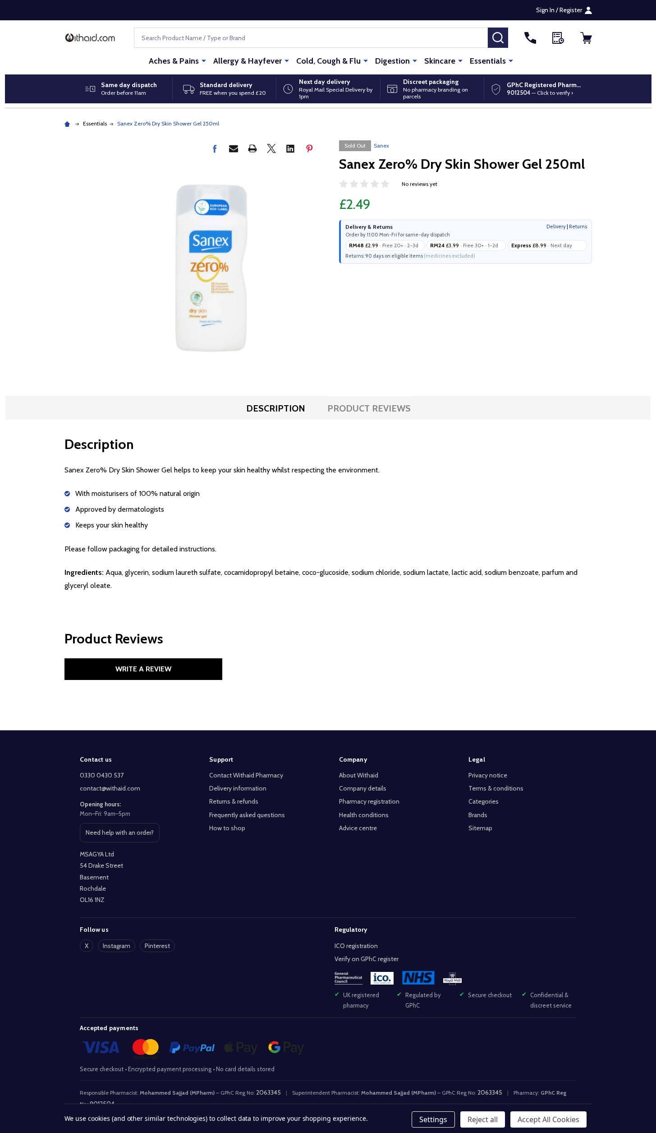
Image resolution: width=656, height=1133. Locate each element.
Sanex (381, 145)
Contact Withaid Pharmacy (246, 775)
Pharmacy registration (369, 801)
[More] (204, 60)
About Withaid (358, 775)
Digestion (392, 61)
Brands (477, 815)
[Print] (252, 148)
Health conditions (364, 815)
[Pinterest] (309, 148)
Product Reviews (369, 408)
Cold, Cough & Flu (328, 61)
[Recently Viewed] (558, 38)
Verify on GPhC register (367, 959)
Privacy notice (487, 775)
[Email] (233, 148)
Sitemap (480, 828)
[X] (271, 148)
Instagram (116, 946)
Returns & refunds (233, 801)
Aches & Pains (174, 61)
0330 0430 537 (102, 775)
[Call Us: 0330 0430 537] (530, 38)
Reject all (483, 1119)
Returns (578, 226)
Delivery (556, 226)
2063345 (268, 1092)
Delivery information (237, 788)
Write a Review (143, 669)
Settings (433, 1119)
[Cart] (586, 38)
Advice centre (358, 828)
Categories (483, 801)
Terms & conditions (495, 788)
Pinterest (157, 946)
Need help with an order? (119, 835)
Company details (362, 788)
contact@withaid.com (110, 788)
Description (275, 408)
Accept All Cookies (548, 1119)
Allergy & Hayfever (247, 61)
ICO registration (356, 946)
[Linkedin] (290, 148)
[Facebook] (214, 148)
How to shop (227, 828)
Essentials (488, 61)
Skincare (439, 61)
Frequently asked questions (247, 815)
